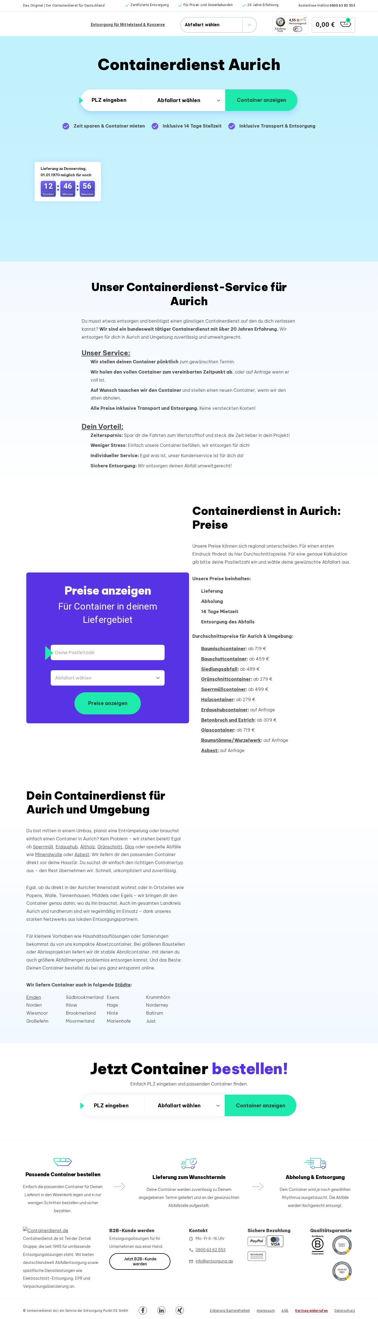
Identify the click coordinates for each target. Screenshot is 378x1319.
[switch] (297, 29)
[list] (201, 5)
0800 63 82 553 (342, 5)
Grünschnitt (109, 846)
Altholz (87, 846)
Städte (123, 985)
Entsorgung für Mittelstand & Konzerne (128, 24)
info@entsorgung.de (214, 1261)
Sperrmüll (43, 846)
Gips (129, 846)
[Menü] (305, 19)
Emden (33, 997)
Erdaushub (67, 846)
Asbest (81, 854)
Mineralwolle (48, 854)
